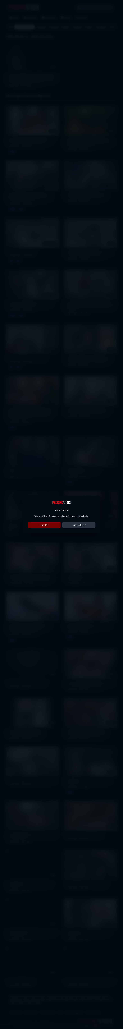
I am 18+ (44, 525)
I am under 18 (79, 525)
